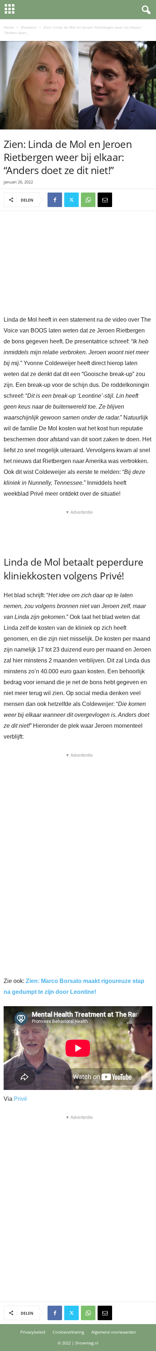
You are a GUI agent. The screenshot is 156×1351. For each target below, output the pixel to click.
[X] (71, 200)
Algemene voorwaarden (113, 1332)
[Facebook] (55, 200)
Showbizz (29, 27)
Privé (20, 1099)
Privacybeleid (32, 1332)
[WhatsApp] (88, 200)
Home (9, 27)
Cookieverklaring (68, 1332)
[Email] (105, 200)
